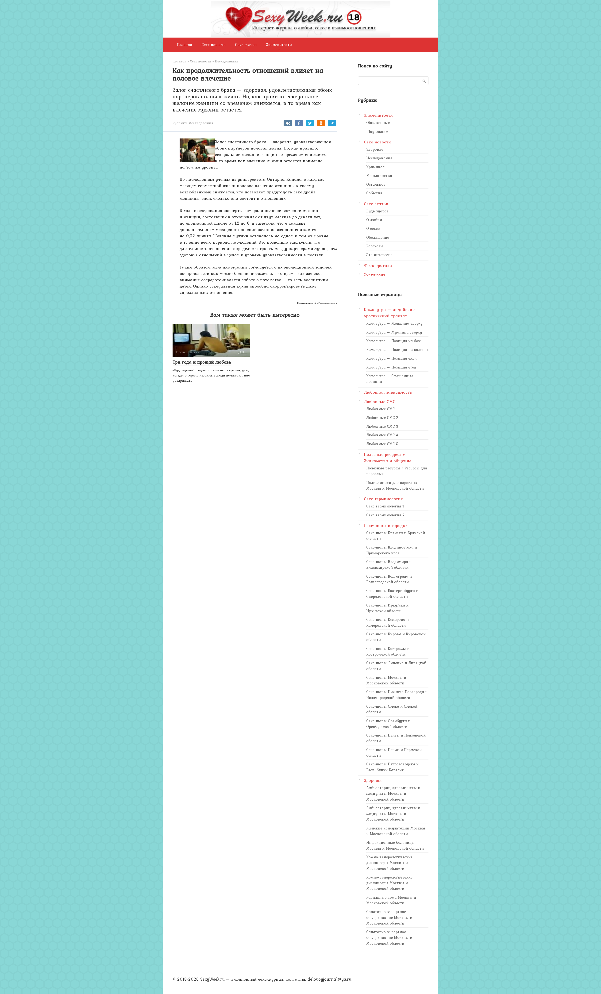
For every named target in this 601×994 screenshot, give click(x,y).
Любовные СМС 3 (382, 426)
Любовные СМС (379, 401)
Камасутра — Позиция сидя (391, 358)
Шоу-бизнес (377, 131)
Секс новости (213, 44)
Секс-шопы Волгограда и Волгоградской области (389, 579)
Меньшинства (379, 175)
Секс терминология (383, 498)
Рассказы (374, 246)
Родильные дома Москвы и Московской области (391, 900)
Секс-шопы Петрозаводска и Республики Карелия (392, 766)
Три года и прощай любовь (202, 362)
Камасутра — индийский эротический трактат (389, 312)
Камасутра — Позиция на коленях (397, 349)
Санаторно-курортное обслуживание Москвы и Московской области (389, 917)
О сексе (373, 228)
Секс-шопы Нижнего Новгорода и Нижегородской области (397, 694)
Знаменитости (279, 44)
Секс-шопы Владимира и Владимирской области (389, 564)
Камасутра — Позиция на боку (394, 341)
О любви (374, 220)
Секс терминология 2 (385, 515)
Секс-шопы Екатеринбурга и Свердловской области (392, 593)
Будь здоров (377, 211)
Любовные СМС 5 (382, 444)
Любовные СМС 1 (382, 409)
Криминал (375, 167)
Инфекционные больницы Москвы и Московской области (395, 845)
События (374, 193)
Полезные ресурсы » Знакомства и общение (387, 457)
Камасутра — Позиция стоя (391, 367)
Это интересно (379, 254)
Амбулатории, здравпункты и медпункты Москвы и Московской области (393, 793)
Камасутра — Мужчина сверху (394, 332)
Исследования (201, 123)
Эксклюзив (374, 275)
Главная (184, 44)
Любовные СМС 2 (382, 417)
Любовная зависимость (388, 392)
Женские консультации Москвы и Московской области (395, 831)
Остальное (375, 184)
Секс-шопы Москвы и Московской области (386, 680)
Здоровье (374, 149)
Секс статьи (246, 44)
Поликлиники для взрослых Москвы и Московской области (395, 485)
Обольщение (377, 237)
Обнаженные (378, 122)
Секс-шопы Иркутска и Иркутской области (387, 608)
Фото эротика (378, 265)
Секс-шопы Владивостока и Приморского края (391, 550)
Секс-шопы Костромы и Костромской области (387, 651)
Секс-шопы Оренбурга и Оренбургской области (388, 723)
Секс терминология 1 (385, 506)
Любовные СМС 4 (382, 435)
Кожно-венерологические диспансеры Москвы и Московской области (389, 862)
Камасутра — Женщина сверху (394, 323)
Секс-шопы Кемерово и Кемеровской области (387, 622)
